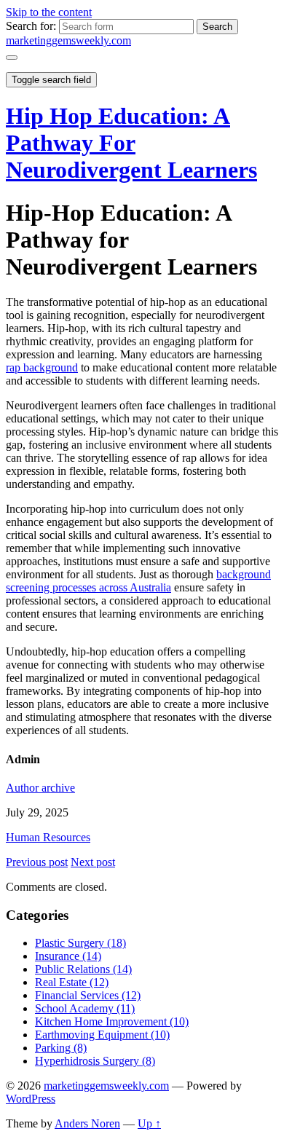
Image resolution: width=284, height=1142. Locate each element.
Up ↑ (149, 1123)
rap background (42, 367)
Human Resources (48, 837)
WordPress (30, 1098)
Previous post (37, 862)
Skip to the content (49, 12)
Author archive (40, 787)
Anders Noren (87, 1123)
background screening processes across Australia (138, 581)
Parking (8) (61, 1047)
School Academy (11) (85, 1008)
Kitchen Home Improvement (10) (112, 1021)
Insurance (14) (68, 956)
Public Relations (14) (83, 969)
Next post (93, 862)
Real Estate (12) (72, 982)
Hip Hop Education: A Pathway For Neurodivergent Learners (131, 143)
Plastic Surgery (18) (80, 943)
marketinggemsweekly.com (68, 40)
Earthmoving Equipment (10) (102, 1034)
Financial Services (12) (88, 995)
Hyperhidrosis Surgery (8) (95, 1061)
